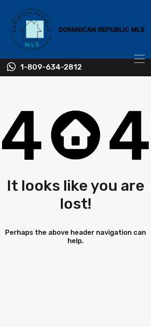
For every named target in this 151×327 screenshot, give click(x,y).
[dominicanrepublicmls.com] (75, 48)
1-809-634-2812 (51, 67)
